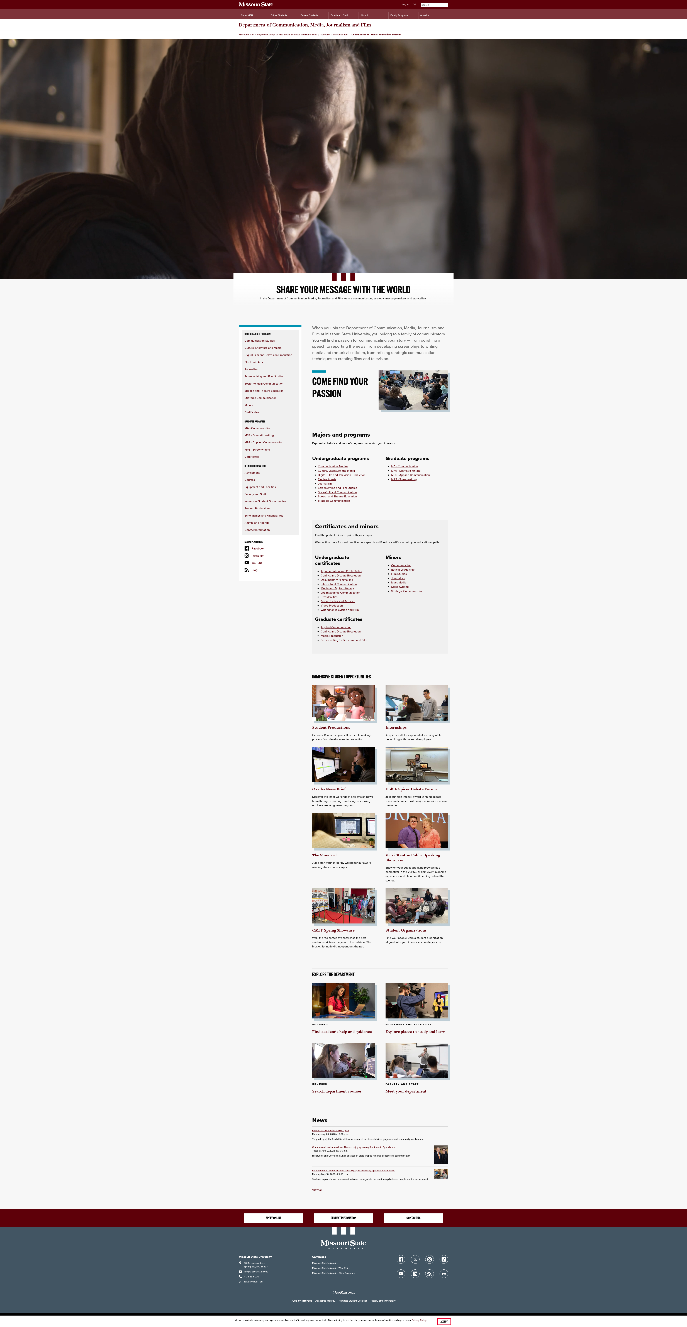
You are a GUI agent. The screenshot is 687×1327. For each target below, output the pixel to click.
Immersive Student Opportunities (265, 501)
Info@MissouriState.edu (256, 1271)
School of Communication (333, 34)
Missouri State (246, 34)
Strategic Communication (261, 398)
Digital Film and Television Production (268, 355)
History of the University (383, 1300)
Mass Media (398, 582)
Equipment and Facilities (260, 487)
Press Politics (329, 597)
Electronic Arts (254, 362)
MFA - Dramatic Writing (259, 435)
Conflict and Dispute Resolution (341, 575)
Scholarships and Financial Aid (264, 515)
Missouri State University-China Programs (333, 1273)
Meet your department (406, 1091)
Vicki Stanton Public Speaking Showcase (413, 857)
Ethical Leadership (403, 569)
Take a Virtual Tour (253, 1281)
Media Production (332, 636)
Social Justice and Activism (338, 601)
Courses (250, 480)
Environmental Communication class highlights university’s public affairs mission (353, 1170)
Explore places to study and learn (415, 1031)
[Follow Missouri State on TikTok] (444, 1259)
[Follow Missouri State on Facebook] (401, 1259)
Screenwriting (400, 587)
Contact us (413, 1218)
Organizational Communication (340, 593)
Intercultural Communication (339, 584)
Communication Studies (260, 341)
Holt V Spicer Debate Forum (411, 789)
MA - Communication (258, 428)
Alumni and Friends (257, 523)
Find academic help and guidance (342, 1031)
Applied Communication (336, 627)
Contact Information (257, 530)
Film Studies (399, 574)
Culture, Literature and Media (263, 348)
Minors (249, 405)
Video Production (332, 605)
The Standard (324, 855)
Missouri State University (325, 1263)
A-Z (414, 4)
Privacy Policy (419, 1320)
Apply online (273, 1218)
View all (317, 1190)
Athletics (424, 15)
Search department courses (337, 1091)
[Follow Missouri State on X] (415, 1259)
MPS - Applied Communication (264, 442)
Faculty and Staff (339, 15)
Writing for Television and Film (340, 610)
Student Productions (257, 508)
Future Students (279, 15)
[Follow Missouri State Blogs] (429, 1273)
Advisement (252, 473)
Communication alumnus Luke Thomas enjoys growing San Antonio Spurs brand (354, 1147)
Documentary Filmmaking (337, 580)
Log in (405, 4)
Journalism (251, 369)
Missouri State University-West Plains (331, 1268)
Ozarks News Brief (329, 789)
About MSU (247, 15)
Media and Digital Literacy (337, 588)
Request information (343, 1218)
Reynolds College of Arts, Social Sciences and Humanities (287, 34)
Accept (444, 1321)
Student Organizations (406, 930)
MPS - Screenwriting (257, 449)
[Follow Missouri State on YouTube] (401, 1273)
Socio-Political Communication (264, 383)
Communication (401, 565)
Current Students (309, 15)
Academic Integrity (325, 1300)
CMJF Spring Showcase (333, 930)
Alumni (364, 15)
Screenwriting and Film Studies (264, 376)
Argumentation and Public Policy (341, 571)
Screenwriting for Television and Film (344, 640)
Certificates (252, 412)
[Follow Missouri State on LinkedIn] (415, 1273)
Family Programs (399, 15)
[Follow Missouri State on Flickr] (444, 1273)
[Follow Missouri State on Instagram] (429, 1259)
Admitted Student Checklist (353, 1300)
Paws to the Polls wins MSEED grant (330, 1130)
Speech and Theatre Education (264, 391)
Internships (396, 727)
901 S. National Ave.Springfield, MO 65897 (256, 1264)
